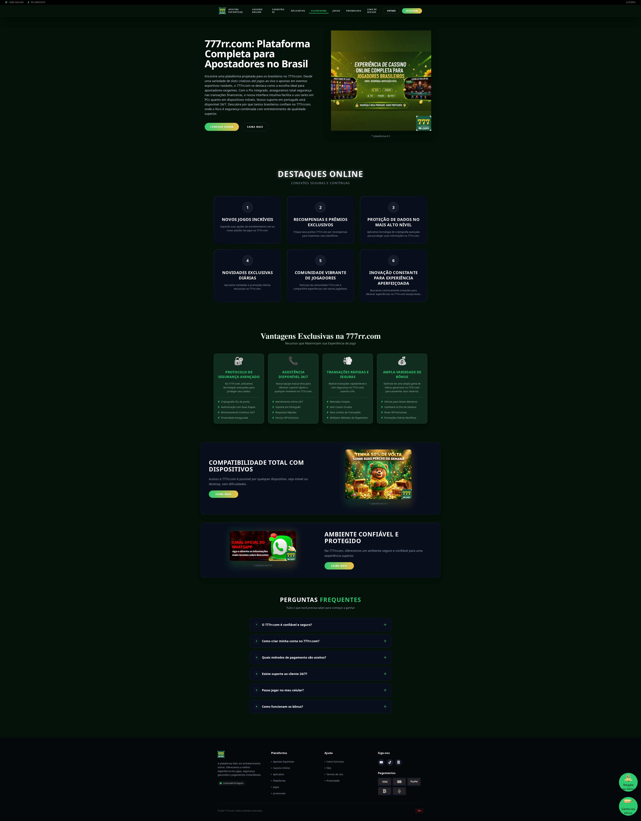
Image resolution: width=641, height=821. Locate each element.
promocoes (279, 793)
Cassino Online (281, 768)
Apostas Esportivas (283, 761)
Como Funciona (335, 761)
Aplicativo (278, 774)
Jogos (276, 787)
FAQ (329, 768)
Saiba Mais (255, 126)
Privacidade (333, 780)
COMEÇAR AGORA (222, 126)
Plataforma (279, 780)
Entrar (391, 10)
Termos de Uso (335, 774)
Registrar (412, 10)
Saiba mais (224, 494)
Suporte (631, 2)
